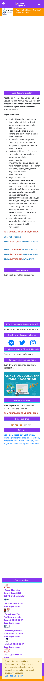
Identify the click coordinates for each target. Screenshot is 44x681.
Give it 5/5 (30, 425)
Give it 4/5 (26, 425)
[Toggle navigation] (39, 4)
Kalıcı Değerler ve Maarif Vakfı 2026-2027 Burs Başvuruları (15, 633)
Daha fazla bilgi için (14, 676)
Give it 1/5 (13, 425)
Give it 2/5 (17, 425)
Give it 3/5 (22, 425)
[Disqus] (22, 478)
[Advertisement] (22, 53)
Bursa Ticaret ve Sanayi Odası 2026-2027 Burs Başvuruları (14, 593)
